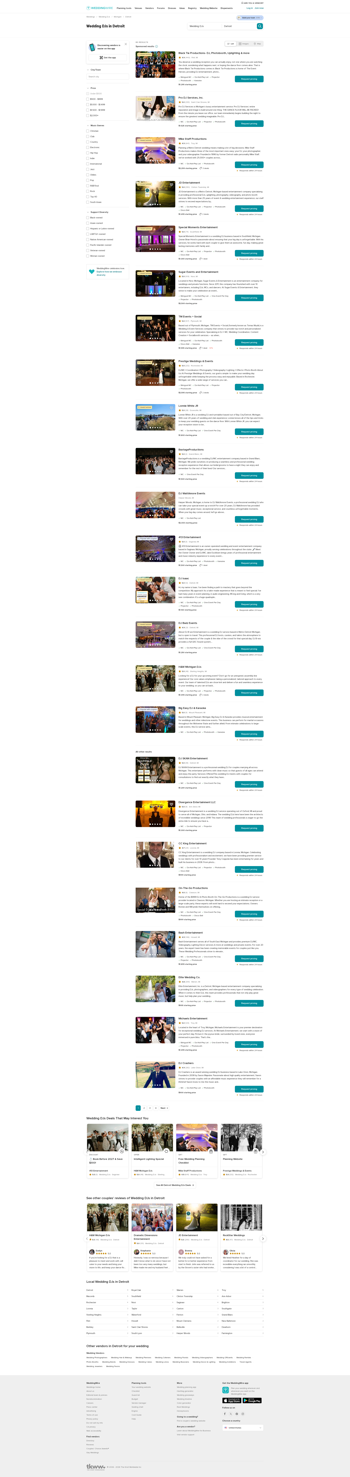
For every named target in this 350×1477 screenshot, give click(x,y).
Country (94, 142)
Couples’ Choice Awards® (97, 1448)
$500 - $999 (96, 99)
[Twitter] (230, 1413)
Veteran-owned (97, 250)
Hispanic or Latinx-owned (102, 228)
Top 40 (93, 196)
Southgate (227, 1308)
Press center (91, 1407)
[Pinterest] (236, 1413)
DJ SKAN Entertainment (193, 758)
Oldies (93, 174)
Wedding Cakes (145, 1362)
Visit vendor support (185, 1434)
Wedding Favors (113, 1366)
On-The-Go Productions (193, 888)
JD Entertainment (189, 182)
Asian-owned (96, 223)
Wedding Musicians (181, 1362)
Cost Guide (137, 1415)
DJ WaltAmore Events (192, 493)
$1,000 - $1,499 (97, 104)
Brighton (226, 1302)
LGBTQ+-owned (97, 234)
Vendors (149, 8)
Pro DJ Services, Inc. (191, 97)
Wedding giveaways (185, 1395)
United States (235, 1428)
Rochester (91, 1302)
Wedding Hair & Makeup (121, 1357)
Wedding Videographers (202, 1357)
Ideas (182, 8)
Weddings (90, 17)
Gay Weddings (92, 1452)
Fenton (180, 1314)
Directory (90, 1440)
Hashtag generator (185, 1391)
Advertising (91, 1411)
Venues (138, 8)
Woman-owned (97, 256)
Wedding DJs (105, 17)
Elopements (227, 8)
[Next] (263, 1152)
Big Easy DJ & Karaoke (192, 708)
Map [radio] (259, 44)
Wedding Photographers (96, 1357)
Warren (180, 1290)
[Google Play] (252, 1403)
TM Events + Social (190, 316)
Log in (250, 8)
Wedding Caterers (162, 1357)
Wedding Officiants (225, 1357)
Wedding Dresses (127, 1362)
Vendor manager (139, 1403)
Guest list (136, 1395)
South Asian (95, 202)
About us (90, 1391)
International (96, 163)
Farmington (227, 1333)
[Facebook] (224, 1413)
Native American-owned (101, 239)
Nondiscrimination (94, 1399)
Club (92, 136)
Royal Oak (136, 1290)
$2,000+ (94, 115)
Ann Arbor (226, 1296)
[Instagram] (242, 1413)
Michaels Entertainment (193, 1018)
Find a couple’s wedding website (191, 1421)
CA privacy (91, 1427)
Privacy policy (92, 1419)
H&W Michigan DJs (190, 667)
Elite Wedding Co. (189, 977)
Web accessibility (93, 1431)
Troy (224, 1290)
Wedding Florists (181, 1357)
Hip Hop (94, 153)
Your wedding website (141, 1387)
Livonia (89, 1308)
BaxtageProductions (191, 449)
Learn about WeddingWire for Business (194, 1431)
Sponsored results (145, 46)
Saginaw (180, 1302)
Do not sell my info (94, 1423)
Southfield (136, 1296)
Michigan (118, 17)
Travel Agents (246, 1362)
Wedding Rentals (243, 1357)
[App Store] (231, 1403)
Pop (92, 180)
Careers (89, 1403)
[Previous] (87, 1152)
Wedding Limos (162, 1362)
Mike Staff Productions (193, 139)
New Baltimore (229, 1321)
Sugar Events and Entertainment (198, 272)
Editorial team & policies (96, 1395)
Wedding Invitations (227, 1362)
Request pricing (249, 79)
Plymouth (90, 1333)
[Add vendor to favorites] (171, 55)
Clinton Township (185, 1296)
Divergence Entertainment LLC (197, 802)
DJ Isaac (184, 578)
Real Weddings (183, 1407)
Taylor (134, 1308)
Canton (180, 1308)
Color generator (184, 1403)
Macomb (90, 1296)
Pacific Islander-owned (100, 245)
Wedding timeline (184, 1399)
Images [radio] (245, 44)
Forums (161, 8)
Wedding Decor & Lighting (204, 1362)
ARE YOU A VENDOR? (253, 3)
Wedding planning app (186, 1387)
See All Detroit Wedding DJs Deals (173, 1185)
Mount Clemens (184, 1321)
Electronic (95, 147)
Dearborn (226, 1327)
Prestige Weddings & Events (196, 361)
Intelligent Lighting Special (149, 1159)
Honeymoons (183, 1411)
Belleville (181, 1327)
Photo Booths (92, 1362)
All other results (144, 751)
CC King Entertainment (193, 843)
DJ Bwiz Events (188, 623)
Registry (192, 8)
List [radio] (232, 44)
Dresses (172, 8)
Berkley (89, 1327)
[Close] (125, 44)
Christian (94, 131)
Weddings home (93, 1387)
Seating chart (137, 1407)
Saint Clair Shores (140, 1327)
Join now (259, 8)
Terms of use (92, 1415)
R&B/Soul (94, 185)
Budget (135, 1399)
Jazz (92, 169)
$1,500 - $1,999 (97, 110)
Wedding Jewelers (94, 1366)
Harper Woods (183, 1333)
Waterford (136, 1314)
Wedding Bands (109, 1362)
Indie (92, 158)
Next (163, 1108)
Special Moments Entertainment (198, 227)
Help (134, 1419)
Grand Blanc (227, 1314)
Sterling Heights (93, 1314)
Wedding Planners (143, 1357)
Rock (92, 191)
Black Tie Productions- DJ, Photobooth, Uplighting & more (214, 53)
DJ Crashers (186, 1063)
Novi (134, 1302)
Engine (135, 1411)
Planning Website (233, 1159)
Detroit (89, 1290)
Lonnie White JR (188, 406)
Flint (88, 1321)
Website (208, 8)
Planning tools (124, 8)
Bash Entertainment (191, 932)
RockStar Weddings (234, 1235)
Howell (135, 1321)
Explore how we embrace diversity (109, 273)
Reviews (90, 1444)
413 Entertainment (190, 537)
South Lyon (137, 1333)
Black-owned (96, 217)
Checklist (136, 1391)
